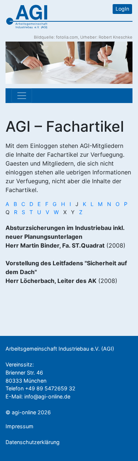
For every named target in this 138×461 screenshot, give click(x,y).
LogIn (122, 9)
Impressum (19, 426)
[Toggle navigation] (21, 95)
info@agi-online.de (47, 396)
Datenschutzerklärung (33, 442)
